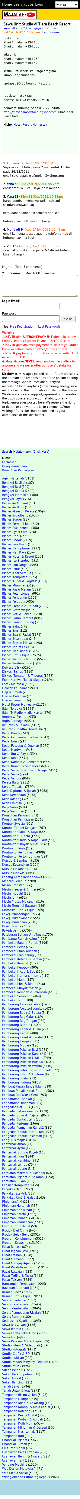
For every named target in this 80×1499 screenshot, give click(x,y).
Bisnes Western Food (17, 663)
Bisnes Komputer (14, 577)
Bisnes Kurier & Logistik (19, 581)
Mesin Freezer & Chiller (19, 889)
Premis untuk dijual (16, 1226)
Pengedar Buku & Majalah (21, 1115)
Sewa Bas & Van (14, 1324)
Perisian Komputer (15, 1185)
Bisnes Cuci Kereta (15, 527)
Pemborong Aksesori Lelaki (21, 1004)
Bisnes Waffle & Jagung (19, 659)
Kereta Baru (10, 782)
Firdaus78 (14, 163)
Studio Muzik (11, 1366)
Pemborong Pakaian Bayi (20, 1049)
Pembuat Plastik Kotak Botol (23, 1090)
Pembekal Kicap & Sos (18, 971)
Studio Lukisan (13, 1357)
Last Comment (52, 32)
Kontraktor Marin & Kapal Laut (24, 840)
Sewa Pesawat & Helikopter (22, 1341)
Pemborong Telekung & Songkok (26, 1070)
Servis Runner (12, 1316)
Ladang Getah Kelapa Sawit (22, 877)
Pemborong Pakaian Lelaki (21, 1057)
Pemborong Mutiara (16, 1045)
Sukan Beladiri (12, 1370)
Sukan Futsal (11, 1378)
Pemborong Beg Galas (18, 1016)
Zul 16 (11, 246)
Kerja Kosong (11, 799)
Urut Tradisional (13, 1448)
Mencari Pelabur (14, 881)
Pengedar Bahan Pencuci (20, 1111)
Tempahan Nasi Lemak (18, 1431)
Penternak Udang (14, 1168)
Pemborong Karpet (15, 1033)
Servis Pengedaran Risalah (21, 1312)
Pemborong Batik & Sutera (21, 1012)
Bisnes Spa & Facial (16, 634)
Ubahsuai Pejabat (14, 1440)
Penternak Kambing (16, 1160)
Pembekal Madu (14, 979)
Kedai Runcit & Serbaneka (21, 766)
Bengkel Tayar (12, 499)
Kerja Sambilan (13, 811)
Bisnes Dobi (10, 536)
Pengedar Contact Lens (18, 1119)
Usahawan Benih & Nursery (22, 1456)
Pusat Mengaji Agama (17, 1263)
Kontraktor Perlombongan (21, 856)
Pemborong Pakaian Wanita (22, 1066)
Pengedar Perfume (15, 1123)
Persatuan (9, 462)
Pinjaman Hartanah (16, 1205)
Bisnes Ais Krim (13, 507)
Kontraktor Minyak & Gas (20, 844)
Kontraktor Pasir (13, 848)
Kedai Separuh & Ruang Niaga (24, 770)
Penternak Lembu (14, 1164)
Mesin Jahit (10, 897)
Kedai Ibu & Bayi (14, 753)
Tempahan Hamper (16, 1399)
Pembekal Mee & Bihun (19, 983)
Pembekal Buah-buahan (19, 951)
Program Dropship (15, 1242)
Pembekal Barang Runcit (20, 942)
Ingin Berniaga (12, 720)
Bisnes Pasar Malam (16, 589)
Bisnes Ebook (12, 540)
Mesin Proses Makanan (18, 901)
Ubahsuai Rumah (14, 1444)
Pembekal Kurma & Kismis (21, 975)
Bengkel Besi (11, 486)
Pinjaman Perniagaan (17, 1222)
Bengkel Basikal (13, 482)
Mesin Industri (12, 893)
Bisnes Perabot (12, 601)
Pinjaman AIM (12, 1201)
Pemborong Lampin (16, 1041)
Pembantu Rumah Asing (19, 938)
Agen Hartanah (13, 478)
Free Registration (22, 326)
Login (39, 4)
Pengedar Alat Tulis (16, 1107)
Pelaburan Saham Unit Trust (22, 934)
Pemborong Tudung (16, 1082)
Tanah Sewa (11, 1386)
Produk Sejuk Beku (15, 1234)
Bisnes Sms (10, 630)
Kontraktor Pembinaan (18, 852)
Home (7, 4)
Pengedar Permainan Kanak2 (23, 1127)
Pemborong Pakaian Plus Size (23, 1062)
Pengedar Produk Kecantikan (23, 1131)
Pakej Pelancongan (16, 914)
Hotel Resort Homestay (30, 124)
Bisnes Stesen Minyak (17, 642)
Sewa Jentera (11, 1329)
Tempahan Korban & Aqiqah (22, 1419)
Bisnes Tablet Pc (13, 647)
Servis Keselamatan (16, 1304)
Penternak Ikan (13, 1156)
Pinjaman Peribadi (15, 1218)
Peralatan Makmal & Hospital (23, 1173)
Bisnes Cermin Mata (16, 523)
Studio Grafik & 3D (16, 1353)
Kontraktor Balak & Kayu (20, 832)
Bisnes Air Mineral (15, 503)
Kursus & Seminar (15, 860)
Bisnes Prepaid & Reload (20, 606)
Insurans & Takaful (16, 725)
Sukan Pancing (13, 1382)
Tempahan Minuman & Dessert (24, 1427)
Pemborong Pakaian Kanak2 (22, 1053)
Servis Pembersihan (16, 1308)
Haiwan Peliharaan (15, 688)
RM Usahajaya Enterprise (38, 28)
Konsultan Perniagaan (18, 470)
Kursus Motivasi (13, 873)
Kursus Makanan (14, 869)
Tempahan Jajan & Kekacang (23, 1403)
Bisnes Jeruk (11, 569)
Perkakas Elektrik (14, 1193)
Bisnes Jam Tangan (15, 564)
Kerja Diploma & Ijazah (19, 790)
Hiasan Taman (12, 700)
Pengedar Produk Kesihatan (22, 1136)
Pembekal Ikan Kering (18, 955)
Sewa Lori (9, 1337)
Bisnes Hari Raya (14, 552)
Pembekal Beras (13, 947)
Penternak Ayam (13, 1148)
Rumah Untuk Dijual (17, 1296)
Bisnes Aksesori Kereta (18, 511)
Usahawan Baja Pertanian (20, 1452)
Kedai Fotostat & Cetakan (20, 745)
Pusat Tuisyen (12, 1279)
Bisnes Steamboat (15, 638)
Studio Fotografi (14, 1349)
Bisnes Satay (11, 626)
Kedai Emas (10, 741)
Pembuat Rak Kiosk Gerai (20, 1094)
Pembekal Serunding (17, 996)
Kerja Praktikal (12, 803)
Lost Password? (49, 326)
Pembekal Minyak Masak (20, 988)
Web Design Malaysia (17, 1468)
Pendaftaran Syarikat (17, 1099)
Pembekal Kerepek (15, 963)
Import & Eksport (15, 716)
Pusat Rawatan (13, 1271)
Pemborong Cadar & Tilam (21, 1029)
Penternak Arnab (14, 1144)
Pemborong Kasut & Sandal (22, 1037)
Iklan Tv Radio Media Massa (22, 712)
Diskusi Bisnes (12, 671)
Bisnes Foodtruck (14, 544)
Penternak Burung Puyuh (20, 1152)
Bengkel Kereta (13, 490)
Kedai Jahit (10, 757)
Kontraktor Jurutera (16, 836)
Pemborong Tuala (15, 1078)
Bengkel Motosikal (15, 495)
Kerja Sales (10, 807)
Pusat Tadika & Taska (17, 1275)
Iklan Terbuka (12, 708)
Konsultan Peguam (16, 815)
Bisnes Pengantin (14, 597)
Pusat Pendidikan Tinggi (19, 1267)
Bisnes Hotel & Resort (18, 556)
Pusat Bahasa (11, 1246)
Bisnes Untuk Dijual (16, 655)
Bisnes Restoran (13, 610)
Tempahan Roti (13, 1436)
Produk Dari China (15, 1230)
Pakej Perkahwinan (15, 918)
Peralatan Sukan (14, 1181)
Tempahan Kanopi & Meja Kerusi (26, 1407)
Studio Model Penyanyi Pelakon (25, 1361)
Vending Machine (14, 1464)
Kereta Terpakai (13, 786)
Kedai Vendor (11, 778)
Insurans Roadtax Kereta (20, 729)
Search (19, 4)
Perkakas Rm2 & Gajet (18, 1197)
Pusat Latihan (12, 1255)
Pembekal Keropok (15, 967)
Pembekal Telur (13, 1000)
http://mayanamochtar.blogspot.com (30, 112)
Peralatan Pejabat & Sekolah (23, 1177)
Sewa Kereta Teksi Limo (19, 1333)
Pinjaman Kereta (14, 1214)
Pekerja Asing (11, 930)
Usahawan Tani (13, 1460)
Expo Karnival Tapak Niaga (21, 679)
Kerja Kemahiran (14, 795)
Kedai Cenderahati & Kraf (20, 737)
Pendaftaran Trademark (19, 1103)
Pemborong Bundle (16, 1025)
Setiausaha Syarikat (16, 1320)
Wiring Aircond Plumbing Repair (25, 1477)
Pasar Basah (10, 926)
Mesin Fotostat (13, 885)
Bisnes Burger (12, 519)
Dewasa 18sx (11, 667)
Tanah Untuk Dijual (16, 1390)
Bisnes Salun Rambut (17, 618)
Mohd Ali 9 (15, 229)
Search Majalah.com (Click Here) (25, 451)
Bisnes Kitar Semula (16, 573)
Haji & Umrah (12, 692)
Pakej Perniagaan (14, 466)
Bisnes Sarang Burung (18, 622)
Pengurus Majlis (13, 1140)
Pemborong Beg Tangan (19, 1020)
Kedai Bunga (11, 733)
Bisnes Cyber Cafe (15, 532)
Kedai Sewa (10, 774)
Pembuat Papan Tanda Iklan (22, 1086)
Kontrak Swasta (13, 823)
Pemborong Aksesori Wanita (22, 1008)
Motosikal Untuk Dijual (19, 910)
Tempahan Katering (16, 1411)
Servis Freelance (14, 1300)
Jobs (29, 4)
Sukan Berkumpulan (17, 1374)
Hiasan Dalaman (14, 696)
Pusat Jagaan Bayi (15, 1251)
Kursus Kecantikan (15, 864)
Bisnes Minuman (14, 585)
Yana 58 (9, 28)
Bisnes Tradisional (15, 651)
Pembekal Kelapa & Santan (22, 959)
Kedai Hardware (13, 749)
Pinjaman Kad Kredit (17, 1210)
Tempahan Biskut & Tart (19, 1394)
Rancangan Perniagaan (19, 1283)
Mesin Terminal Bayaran (19, 905)
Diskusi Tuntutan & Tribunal (22, 675)
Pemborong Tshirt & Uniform (23, 1074)
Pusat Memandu (14, 1259)
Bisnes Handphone (16, 548)
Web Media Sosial (15, 1473)
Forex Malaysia (13, 684)
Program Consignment (18, 1238)
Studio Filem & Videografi (21, 1345)
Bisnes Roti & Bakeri (17, 614)
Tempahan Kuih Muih (17, 1423)
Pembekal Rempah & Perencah (24, 992)
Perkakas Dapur (13, 1189)
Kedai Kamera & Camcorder (22, 762)
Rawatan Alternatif (15, 1287)
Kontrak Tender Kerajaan (20, 827)
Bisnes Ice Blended (16, 560)
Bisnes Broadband (15, 515)
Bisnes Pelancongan (16, 593)
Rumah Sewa (11, 1292)
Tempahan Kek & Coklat (19, 1415)
